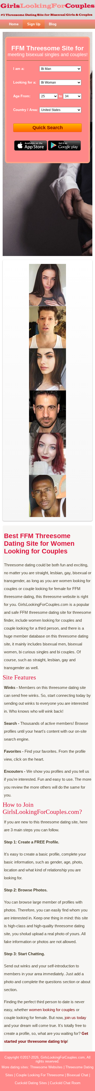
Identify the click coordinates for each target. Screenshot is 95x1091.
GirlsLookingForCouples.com (63, 1057)
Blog (52, 24)
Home (13, 24)
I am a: (18, 69)
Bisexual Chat (77, 1075)
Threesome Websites (46, 1067)
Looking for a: (24, 82)
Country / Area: (25, 110)
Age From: (21, 96)
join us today (75, 1017)
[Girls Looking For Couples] (47, 10)
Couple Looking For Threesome (40, 1075)
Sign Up (33, 24)
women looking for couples (52, 1009)
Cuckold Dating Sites (31, 1083)
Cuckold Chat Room (65, 1083)
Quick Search (47, 127)
